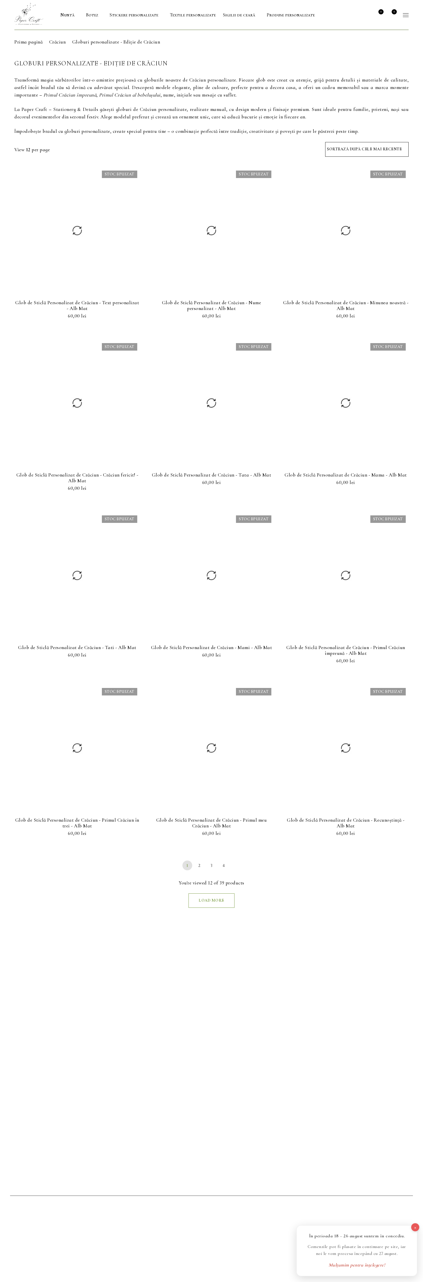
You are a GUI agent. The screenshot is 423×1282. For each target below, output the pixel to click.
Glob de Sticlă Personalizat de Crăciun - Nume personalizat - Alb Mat (211, 305)
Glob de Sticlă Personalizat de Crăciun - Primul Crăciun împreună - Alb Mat (345, 650)
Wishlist (380, 12)
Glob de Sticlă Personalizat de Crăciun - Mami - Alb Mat (211, 647)
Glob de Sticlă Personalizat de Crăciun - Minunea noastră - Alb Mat (345, 305)
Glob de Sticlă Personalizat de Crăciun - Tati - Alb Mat (77, 647)
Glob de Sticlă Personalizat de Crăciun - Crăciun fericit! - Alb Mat (77, 478)
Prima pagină (28, 42)
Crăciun (57, 42)
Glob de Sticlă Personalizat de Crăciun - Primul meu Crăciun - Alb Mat (211, 823)
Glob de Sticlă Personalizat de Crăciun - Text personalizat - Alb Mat (77, 305)
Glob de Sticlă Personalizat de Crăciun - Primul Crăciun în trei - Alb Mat (77, 823)
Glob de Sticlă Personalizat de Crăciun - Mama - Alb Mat (346, 475)
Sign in (365, 15)
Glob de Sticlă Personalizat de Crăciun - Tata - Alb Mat (211, 475)
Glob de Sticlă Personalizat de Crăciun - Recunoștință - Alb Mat (346, 823)
